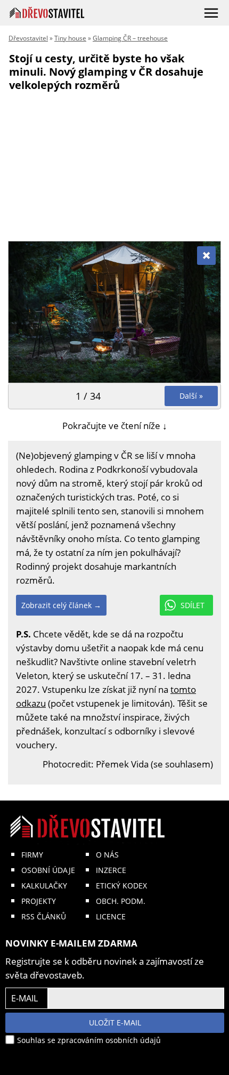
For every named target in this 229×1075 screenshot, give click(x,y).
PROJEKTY (38, 901)
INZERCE (111, 870)
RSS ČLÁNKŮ (43, 916)
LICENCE (111, 916)
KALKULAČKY (44, 885)
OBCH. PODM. (120, 901)
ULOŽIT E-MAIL (115, 1022)
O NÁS (107, 855)
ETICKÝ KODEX (121, 885)
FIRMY (32, 855)
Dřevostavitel (28, 38)
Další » (191, 396)
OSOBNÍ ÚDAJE (48, 870)
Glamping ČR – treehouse (130, 38)
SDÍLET (193, 605)
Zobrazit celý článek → (61, 605)
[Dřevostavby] (47, 13)
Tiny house (70, 38)
